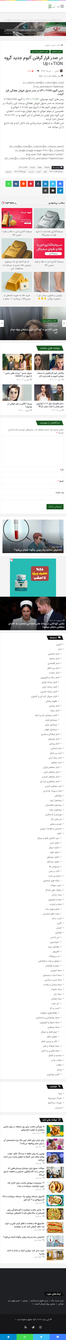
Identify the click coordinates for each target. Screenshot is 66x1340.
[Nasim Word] (51, 6)
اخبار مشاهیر (50, 45)
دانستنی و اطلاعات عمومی (51, 828)
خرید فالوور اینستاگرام (39, 1300)
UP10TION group (56, 171)
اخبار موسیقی (53, 739)
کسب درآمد (57, 918)
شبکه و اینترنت (55, 904)
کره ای (39, 171)
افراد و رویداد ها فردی (52, 791)
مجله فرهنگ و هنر (51, 1046)
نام (62, 469)
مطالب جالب (56, 1060)
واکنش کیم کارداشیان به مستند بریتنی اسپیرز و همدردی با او (50, 374)
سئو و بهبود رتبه (52, 909)
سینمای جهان (51, 729)
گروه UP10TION (20, 171)
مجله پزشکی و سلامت (52, 984)
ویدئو (59, 1069)
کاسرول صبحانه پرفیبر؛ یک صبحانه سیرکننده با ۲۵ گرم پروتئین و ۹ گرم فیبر (23, 1198)
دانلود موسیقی (53, 857)
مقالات (59, 1065)
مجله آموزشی (56, 970)
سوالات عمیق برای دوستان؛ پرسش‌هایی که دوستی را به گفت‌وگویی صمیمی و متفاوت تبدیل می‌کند (23, 1171)
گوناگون (58, 932)
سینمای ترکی (51, 724)
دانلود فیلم (54, 852)
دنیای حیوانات (56, 885)
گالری (59, 923)
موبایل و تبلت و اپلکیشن (48, 961)
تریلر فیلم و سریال (49, 1032)
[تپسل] (11, 560)
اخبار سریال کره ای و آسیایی (44, 696)
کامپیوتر (56, 951)
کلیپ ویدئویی (53, 1074)
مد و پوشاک (54, 956)
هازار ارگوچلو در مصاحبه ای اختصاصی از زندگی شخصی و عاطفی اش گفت (36, 625)
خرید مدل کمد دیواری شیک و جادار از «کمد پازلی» (37, 550)
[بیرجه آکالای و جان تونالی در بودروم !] (17, 392)
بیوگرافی (58, 795)
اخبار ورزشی (54, 743)
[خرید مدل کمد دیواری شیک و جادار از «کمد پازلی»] (55, 1254)
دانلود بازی (54, 843)
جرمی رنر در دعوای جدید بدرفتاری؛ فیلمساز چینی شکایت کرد (33, 331)
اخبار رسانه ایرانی (49, 682)
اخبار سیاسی (54, 705)
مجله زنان (58, 994)
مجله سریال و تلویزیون (49, 1022)
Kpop (40, 167)
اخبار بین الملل (53, 668)
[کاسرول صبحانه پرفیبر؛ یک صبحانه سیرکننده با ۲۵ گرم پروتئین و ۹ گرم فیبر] (55, 1200)
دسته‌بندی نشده (55, 876)
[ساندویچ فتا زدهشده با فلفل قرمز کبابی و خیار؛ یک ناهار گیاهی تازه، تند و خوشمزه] (55, 1227)
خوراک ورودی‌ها (55, 1098)
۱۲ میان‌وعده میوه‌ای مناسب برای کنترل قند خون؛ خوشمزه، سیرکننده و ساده (25, 1184)
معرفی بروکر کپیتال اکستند (44, 1304)
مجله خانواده (56, 989)
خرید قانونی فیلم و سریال (48, 838)
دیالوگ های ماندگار (53, 890)
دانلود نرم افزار (53, 861)
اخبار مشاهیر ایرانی (51, 767)
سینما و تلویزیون (55, 899)
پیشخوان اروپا (56, 800)
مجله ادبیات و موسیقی (52, 975)
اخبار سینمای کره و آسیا (46, 715)
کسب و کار (54, 1008)
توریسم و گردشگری (53, 814)
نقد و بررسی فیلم (49, 1041)
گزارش (59, 928)
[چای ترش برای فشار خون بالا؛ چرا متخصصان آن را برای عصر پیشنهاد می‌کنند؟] (55, 1144)
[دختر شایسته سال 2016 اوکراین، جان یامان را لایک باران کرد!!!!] (49, 392)
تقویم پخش (51, 701)
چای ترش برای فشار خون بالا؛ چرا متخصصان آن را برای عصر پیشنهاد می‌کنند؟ (24, 1142)
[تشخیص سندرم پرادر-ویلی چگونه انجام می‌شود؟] (55, 1241)
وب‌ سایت (60, 492)
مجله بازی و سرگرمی (53, 980)
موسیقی (8, 171)
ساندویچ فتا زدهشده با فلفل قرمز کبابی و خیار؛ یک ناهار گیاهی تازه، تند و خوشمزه (24, 1225)
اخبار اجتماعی (53, 654)
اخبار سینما (54, 710)
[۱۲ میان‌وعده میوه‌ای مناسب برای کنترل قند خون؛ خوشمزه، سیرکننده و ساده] (55, 1187)
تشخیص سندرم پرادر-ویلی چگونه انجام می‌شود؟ (23, 1237)
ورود (60, 1093)
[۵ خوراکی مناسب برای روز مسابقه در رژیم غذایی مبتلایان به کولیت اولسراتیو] (55, 1130)
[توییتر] (53, 184)
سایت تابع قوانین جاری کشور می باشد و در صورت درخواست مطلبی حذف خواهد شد (33, 20)
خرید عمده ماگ (57, 1300)
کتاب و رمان (54, 871)
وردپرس (58, 1107)
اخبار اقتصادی (53, 663)
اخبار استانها (54, 658)
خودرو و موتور (56, 824)
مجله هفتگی (56, 998)
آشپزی (59, 644)
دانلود (59, 833)
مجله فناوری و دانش (50, 1050)
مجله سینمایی (53, 1027)
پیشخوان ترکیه (55, 809)
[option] (33, 323)
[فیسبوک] (60, 184)
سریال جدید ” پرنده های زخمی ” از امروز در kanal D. (18, 374)
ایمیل (61, 481)
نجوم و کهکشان (52, 965)
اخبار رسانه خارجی (48, 691)
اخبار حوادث (54, 672)
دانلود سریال (54, 847)
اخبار (60, 649)
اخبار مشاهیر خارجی (48, 320)
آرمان (57, 71)
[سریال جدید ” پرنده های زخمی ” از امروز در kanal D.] (17, 362)
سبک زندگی (57, 894)
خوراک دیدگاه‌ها (55, 1103)
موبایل (25, 1300)
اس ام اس (54, 937)
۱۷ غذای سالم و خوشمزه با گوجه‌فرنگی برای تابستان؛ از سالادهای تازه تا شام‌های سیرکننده (25, 1211)
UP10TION (32, 99)
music (32, 167)
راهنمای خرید (53, 946)
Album (47, 167)
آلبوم (45, 171)
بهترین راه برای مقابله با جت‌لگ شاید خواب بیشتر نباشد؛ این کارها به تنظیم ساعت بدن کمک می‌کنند (23, 1157)
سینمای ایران (51, 720)
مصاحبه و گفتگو (55, 1055)
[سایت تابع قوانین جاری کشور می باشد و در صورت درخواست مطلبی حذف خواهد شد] (33, 28)
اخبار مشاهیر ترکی (51, 772)
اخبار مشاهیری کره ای (40, 51)
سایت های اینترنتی (51, 913)
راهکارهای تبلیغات (48, 1013)
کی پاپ (31, 171)
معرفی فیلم (52, 1036)
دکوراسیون (54, 942)
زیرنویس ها (54, 866)
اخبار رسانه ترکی (49, 687)
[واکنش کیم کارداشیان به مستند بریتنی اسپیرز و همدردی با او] (49, 362)
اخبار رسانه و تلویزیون (50, 677)
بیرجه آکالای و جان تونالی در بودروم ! (19, 405)
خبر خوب (55, 1003)
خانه (59, 45)
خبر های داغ (56, 819)
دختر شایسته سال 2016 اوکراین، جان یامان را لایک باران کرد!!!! (50, 405)
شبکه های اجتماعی (51, 880)
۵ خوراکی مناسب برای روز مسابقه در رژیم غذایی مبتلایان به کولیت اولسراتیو (23, 1128)
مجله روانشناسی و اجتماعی (47, 1017)
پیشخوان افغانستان (53, 805)
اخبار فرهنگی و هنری (50, 734)
